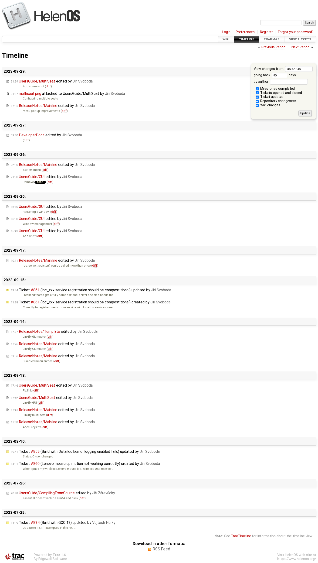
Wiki (226, 39)
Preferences (245, 32)
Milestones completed (277, 89)
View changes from (269, 69)
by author (261, 82)
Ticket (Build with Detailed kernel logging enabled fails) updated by (85, 451)
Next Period (300, 47)
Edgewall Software (52, 559)
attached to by (68, 93)
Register (266, 32)
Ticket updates (271, 97)
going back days (275, 75)
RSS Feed (161, 549)
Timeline (246, 39)
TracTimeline (241, 536)
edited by (52, 81)
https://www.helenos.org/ (296, 559)
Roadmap (272, 39)
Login (226, 32)
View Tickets (300, 39)
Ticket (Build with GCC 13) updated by (63, 522)
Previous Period (273, 47)
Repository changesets (277, 101)
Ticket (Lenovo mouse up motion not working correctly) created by (85, 463)
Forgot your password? (296, 32)
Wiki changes (269, 105)
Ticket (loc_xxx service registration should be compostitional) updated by (91, 290)
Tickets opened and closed (280, 93)
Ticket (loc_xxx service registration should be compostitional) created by (90, 302)
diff (48, 86)
